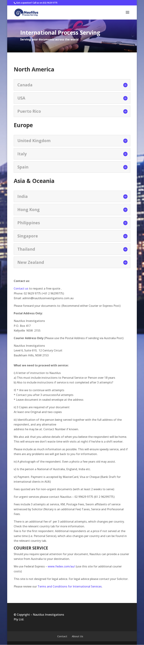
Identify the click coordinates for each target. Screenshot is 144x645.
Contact (62, 636)
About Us (77, 636)
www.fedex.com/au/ (61, 566)
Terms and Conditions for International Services (70, 586)
